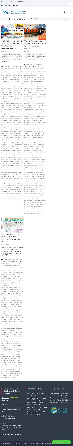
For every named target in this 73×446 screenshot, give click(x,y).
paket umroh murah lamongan (9, 302)
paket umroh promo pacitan (8, 141)
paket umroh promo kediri (14, 124)
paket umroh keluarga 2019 (8, 92)
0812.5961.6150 (14, 398)
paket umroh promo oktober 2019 (33, 148)
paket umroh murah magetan (14, 308)
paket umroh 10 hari (33, 68)
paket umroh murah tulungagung (10, 338)
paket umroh (12, 70)
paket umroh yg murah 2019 (9, 178)
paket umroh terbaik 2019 (8, 167)
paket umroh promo (9, 107)
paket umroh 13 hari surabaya (32, 73)
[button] (61, 442)
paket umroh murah (6, 99)
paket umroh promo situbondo (9, 152)
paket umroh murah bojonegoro (13, 293)
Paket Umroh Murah (9, 66)
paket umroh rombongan (8, 163)
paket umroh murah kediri (14, 300)
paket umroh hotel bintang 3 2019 (33, 94)
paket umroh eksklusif (7, 85)
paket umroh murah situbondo (9, 330)
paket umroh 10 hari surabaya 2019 (10, 73)
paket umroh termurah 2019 (15, 169)
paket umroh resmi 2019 (15, 161)
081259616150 (21, 1)
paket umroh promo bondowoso (10, 118)
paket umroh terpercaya (8, 170)
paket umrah (4, 70)
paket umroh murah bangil (15, 285)
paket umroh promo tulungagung (10, 159)
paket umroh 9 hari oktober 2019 (13, 77)
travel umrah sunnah (7, 189)
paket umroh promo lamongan (9, 126)
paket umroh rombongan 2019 (9, 345)
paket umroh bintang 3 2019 (8, 274)
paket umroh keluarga (16, 90)
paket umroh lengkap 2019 (13, 98)
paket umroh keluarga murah (35, 99)
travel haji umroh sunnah (12, 185)
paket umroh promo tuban (15, 157)
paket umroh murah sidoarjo (14, 328)
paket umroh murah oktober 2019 (10, 317)
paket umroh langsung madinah (32, 101)
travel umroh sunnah (7, 195)
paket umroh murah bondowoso (10, 295)
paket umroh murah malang (9, 310)
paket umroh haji (18, 85)
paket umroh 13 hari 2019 (38, 71)
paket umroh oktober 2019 (8, 105)
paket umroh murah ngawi (13, 315)
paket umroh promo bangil (15, 109)
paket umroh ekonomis (38, 85)
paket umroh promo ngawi (13, 139)
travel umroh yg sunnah (12, 198)
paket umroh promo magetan (14, 131)
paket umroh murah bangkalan (9, 287)
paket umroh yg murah (14, 176)
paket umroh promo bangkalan (9, 111)
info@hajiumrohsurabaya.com (11, 5)
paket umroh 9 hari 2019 (37, 77)
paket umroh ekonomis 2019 (14, 83)
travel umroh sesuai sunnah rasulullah (11, 193)
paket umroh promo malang (9, 133)
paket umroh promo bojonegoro (13, 116)
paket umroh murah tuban (15, 336)
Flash (47, 443)
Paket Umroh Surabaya (32, 64)
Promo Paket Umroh (12, 68)
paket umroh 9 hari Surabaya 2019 (10, 79)
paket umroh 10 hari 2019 (16, 71)
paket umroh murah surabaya (14, 103)
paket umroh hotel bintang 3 (34, 92)
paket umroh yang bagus (10, 172)
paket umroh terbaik (16, 165)
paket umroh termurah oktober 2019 (34, 180)
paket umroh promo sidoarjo (14, 150)
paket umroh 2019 (6, 75)
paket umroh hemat (6, 86)
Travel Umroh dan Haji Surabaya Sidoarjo (22, 443)
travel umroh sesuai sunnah (13, 191)
